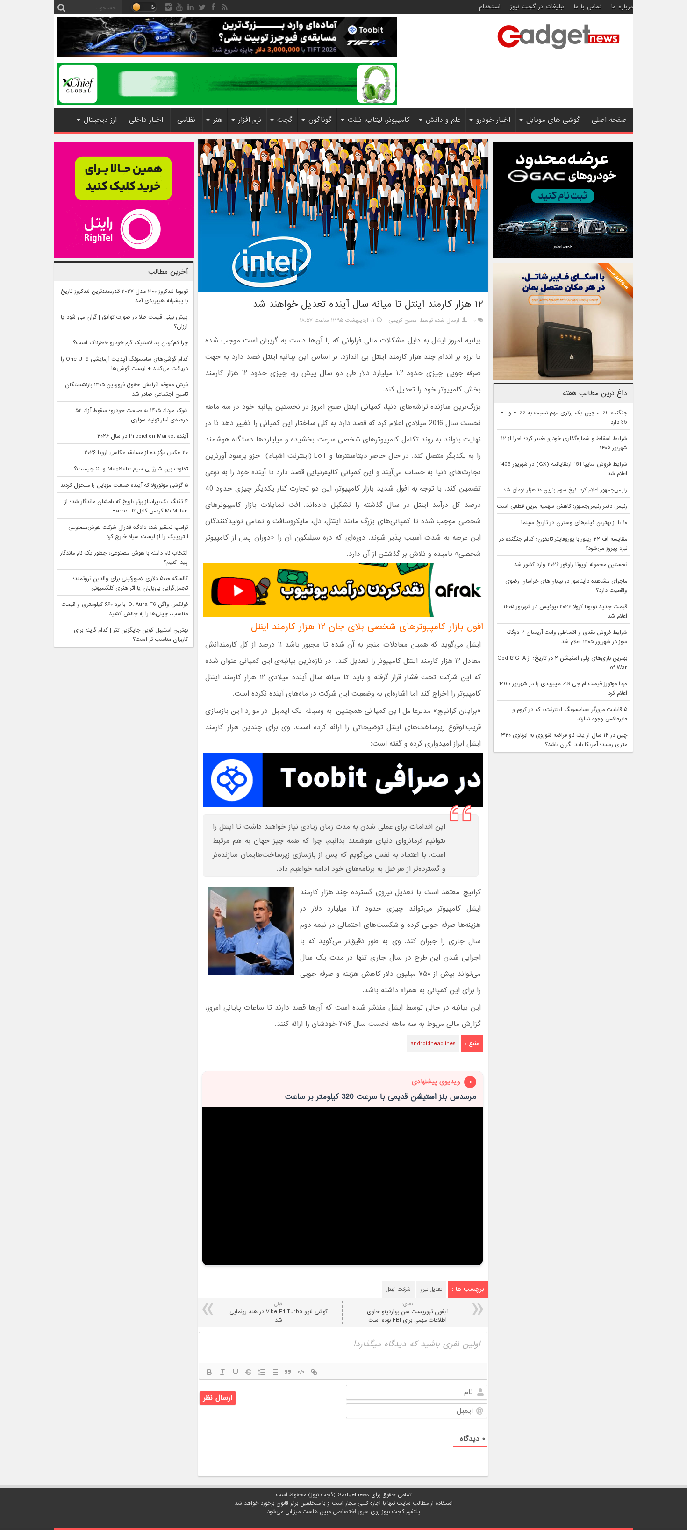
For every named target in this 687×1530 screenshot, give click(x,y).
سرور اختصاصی (351, 1512)
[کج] (222, 1372)
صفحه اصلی (609, 120)
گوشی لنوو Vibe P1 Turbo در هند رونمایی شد (278, 1312)
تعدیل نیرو (431, 1289)
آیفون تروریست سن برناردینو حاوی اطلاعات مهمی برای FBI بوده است (407, 1312)
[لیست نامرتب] (274, 1372)
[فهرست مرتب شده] (261, 1372)
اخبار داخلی (146, 120)
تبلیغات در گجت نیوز (537, 6)
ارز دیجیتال (100, 120)
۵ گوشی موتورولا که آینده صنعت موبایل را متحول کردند (124, 485)
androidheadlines (433, 1043)
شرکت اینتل (398, 1289)
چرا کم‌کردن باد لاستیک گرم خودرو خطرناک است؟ (130, 343)
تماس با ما (588, 6)
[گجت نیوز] (558, 52)
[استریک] (248, 1372)
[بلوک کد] (301, 1372)
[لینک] (314, 1372)
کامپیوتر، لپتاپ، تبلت (379, 120)
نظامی (186, 120)
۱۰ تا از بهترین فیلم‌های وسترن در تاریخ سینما (574, 523)
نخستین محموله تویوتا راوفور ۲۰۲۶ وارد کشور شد (570, 565)
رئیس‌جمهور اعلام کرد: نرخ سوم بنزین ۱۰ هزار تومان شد (565, 490)
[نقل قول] (287, 1372)
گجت (285, 120)
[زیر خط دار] (235, 1372)
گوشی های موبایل (553, 120)
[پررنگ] (209, 1372)
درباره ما (622, 6)
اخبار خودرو (493, 120)
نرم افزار (249, 120)
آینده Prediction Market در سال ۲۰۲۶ (142, 436)
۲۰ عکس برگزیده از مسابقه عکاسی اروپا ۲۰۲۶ (136, 452)
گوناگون (320, 120)
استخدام (490, 6)
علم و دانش (443, 120)
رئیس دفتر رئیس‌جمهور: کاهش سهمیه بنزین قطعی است (562, 506)
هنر (217, 120)
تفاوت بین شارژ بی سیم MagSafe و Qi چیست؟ (131, 469)
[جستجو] (61, 7)
